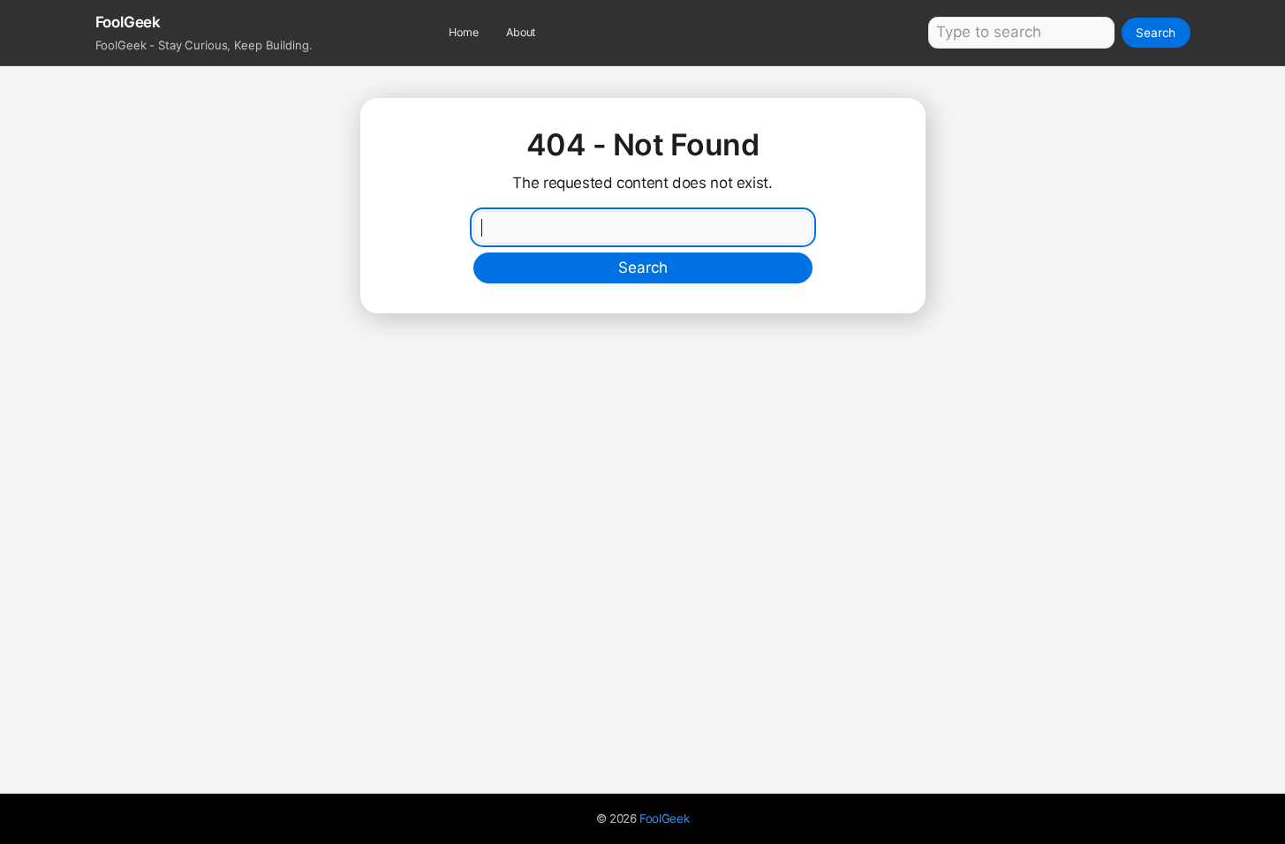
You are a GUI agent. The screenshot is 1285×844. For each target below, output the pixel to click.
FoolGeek (664, 818)
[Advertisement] (643, 454)
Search (1155, 33)
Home (464, 32)
